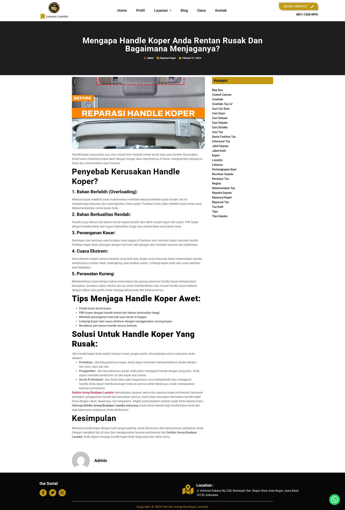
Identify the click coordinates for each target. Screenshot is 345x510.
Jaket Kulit (219, 150)
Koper (216, 155)
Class (201, 10)
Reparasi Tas (220, 202)
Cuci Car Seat (220, 108)
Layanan (161, 10)
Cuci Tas (217, 132)
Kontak (221, 10)
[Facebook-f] (43, 492)
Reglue (216, 183)
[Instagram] (62, 492)
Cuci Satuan (219, 118)
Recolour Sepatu (222, 174)
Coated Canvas (221, 94)
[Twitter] (52, 492)
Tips (215, 211)
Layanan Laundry (57, 16)
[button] (162, 10)
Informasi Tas (221, 141)
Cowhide (217, 99)
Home (122, 10)
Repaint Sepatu (222, 193)
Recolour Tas (220, 178)
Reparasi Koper (168, 58)
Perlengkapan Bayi (224, 169)
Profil (140, 10)
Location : (205, 485)
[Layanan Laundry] (42, 16)
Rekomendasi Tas (223, 188)
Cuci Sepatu (219, 122)
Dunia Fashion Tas (224, 136)
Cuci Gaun (218, 113)
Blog (184, 10)
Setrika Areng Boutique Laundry (92, 392)
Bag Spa (217, 90)
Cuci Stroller (220, 127)
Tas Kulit (217, 207)
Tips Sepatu (219, 216)
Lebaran (217, 164)
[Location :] (188, 489)
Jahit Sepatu (220, 146)
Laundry (217, 160)
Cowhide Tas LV (222, 104)
